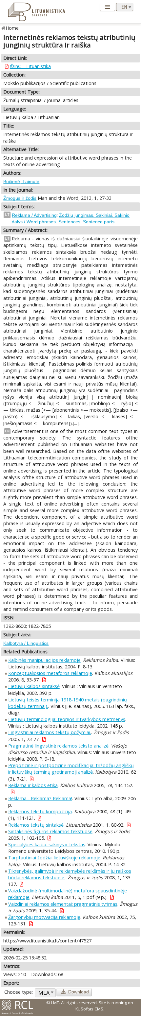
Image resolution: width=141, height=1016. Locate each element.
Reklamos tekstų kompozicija (40, 811)
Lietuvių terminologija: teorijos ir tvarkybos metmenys (66, 719)
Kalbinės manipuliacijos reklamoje (44, 660)
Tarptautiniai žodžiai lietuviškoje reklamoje (54, 857)
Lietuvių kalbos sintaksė (34, 686)
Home (12, 28)
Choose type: (18, 992)
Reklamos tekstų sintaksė (36, 825)
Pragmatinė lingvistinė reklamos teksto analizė (58, 746)
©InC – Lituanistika (30, 66)
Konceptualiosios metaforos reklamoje (50, 673)
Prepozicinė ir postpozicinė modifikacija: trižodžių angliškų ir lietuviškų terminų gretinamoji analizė (71, 768)
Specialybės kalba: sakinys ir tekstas (46, 844)
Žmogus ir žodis (19, 198)
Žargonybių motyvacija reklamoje (44, 917)
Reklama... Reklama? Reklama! (40, 798)
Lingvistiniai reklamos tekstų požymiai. (49, 732)
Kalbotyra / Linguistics (26, 643)
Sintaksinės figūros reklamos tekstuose (50, 831)
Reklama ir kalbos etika (33, 785)
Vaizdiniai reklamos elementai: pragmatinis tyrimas (62, 904)
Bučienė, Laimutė (21, 181)
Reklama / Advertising (34, 215)
